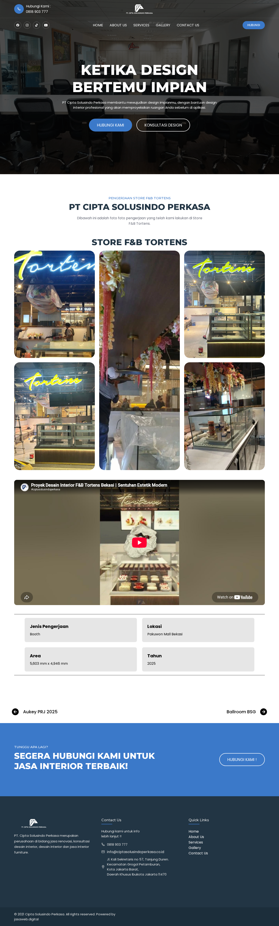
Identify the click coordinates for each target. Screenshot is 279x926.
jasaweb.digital (26, 919)
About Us (196, 836)
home (98, 25)
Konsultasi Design (163, 125)
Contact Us (198, 853)
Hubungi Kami (110, 125)
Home (194, 831)
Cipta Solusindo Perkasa (44, 914)
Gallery (195, 847)
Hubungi (253, 25)
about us (118, 25)
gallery (163, 25)
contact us (188, 25)
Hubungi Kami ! (242, 759)
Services (141, 25)
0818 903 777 (117, 844)
